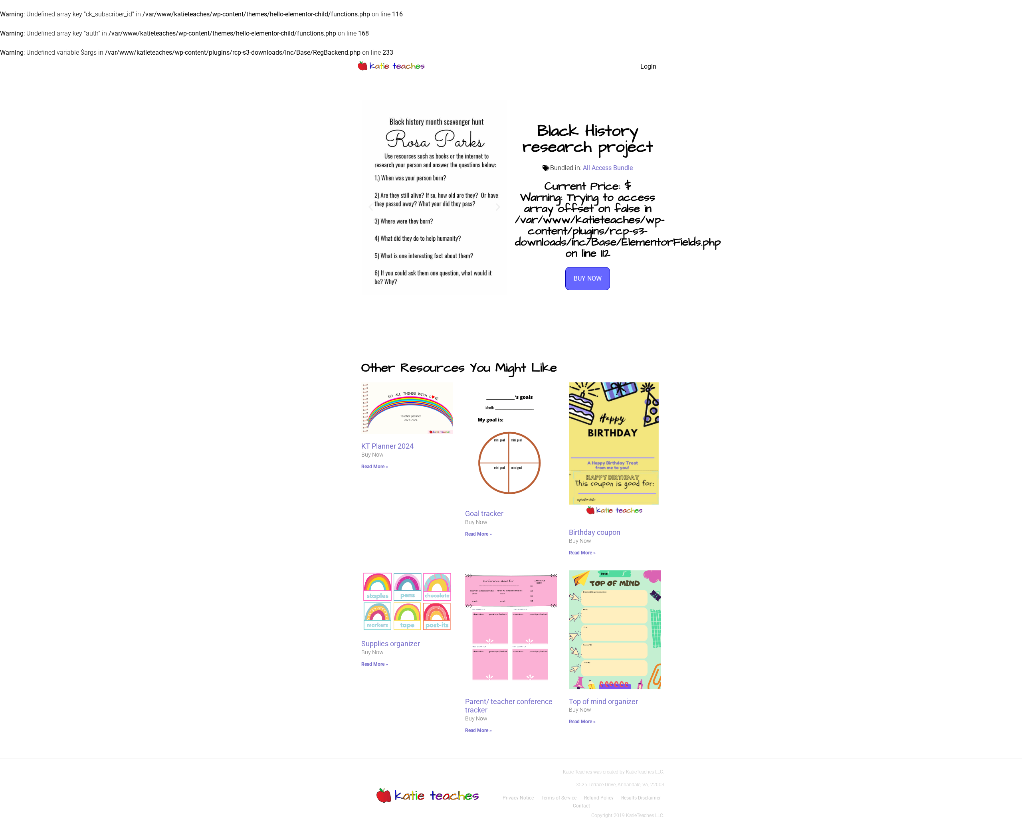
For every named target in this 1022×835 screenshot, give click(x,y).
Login (648, 66)
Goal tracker (484, 513)
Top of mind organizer (603, 701)
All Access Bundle (608, 168)
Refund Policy (599, 798)
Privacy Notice (518, 798)
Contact (581, 806)
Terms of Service (558, 798)
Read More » (374, 466)
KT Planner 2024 (387, 446)
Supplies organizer (390, 643)
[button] (371, 207)
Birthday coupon (594, 532)
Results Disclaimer (641, 798)
